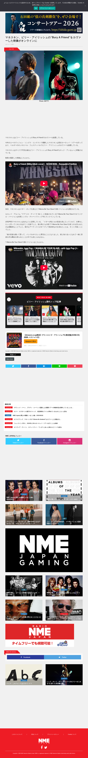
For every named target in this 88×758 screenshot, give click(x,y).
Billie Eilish (10, 359)
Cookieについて (72, 734)
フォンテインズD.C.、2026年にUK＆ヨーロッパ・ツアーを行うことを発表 (36, 423)
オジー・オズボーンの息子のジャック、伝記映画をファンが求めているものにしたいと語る (40, 411)
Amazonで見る (30, 341)
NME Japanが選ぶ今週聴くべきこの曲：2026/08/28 (28, 415)
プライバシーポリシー (53, 734)
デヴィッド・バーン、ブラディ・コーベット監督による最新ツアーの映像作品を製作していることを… (43, 407)
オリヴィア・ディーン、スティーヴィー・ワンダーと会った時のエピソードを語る (38, 427)
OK (36, 8)
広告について (34, 734)
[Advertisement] (44, 119)
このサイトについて (17, 734)
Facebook (26, 657)
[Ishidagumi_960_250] (44, 23)
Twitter (63, 657)
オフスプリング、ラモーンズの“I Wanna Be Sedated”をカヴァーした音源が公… (37, 419)
